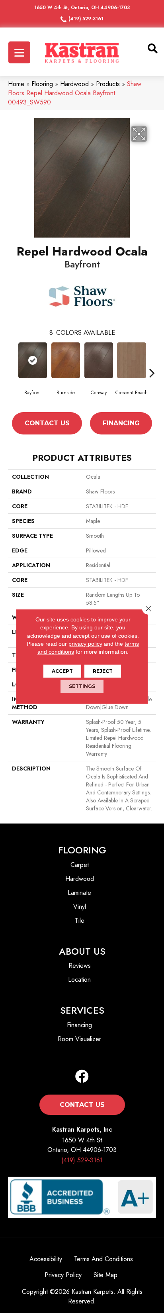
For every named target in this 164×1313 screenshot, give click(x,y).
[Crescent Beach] (131, 360)
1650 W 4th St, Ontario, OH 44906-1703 (82, 7)
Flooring (42, 83)
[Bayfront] (32, 360)
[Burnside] (65, 360)
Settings (82, 686)
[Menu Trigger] (19, 52)
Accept (62, 671)
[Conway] (98, 360)
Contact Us (47, 423)
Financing (121, 423)
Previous (12, 373)
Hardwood (74, 83)
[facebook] (82, 1077)
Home (16, 83)
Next (152, 373)
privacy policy (85, 644)
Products (108, 83)
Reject (103, 671)
